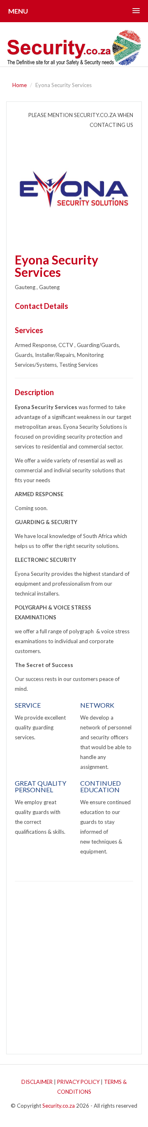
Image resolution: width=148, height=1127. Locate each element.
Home (19, 85)
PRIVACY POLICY (78, 1082)
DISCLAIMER (37, 1082)
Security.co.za (58, 1105)
